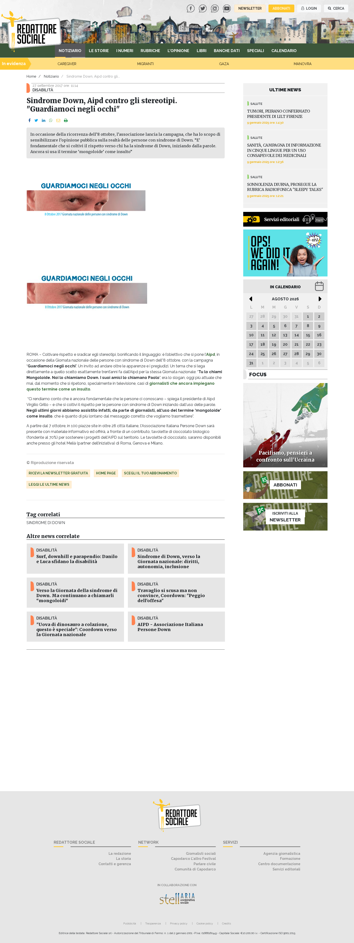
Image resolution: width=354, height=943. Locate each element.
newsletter (250, 8)
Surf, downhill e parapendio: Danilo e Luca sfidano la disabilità (77, 559)
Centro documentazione (279, 864)
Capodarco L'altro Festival (193, 858)
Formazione (290, 858)
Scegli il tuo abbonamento (150, 473)
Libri (201, 50)
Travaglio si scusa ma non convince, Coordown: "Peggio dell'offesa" (171, 595)
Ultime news (285, 89)
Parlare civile (205, 864)
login (311, 8)
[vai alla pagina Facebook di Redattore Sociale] (191, 8)
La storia (123, 858)
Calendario (284, 50)
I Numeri (124, 50)
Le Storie (99, 50)
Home (31, 76)
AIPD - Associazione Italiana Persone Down (170, 627)
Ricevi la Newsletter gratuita (58, 473)
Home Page (106, 473)
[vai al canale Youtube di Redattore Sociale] (227, 8)
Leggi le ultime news (49, 484)
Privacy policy (178, 923)
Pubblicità (129, 923)
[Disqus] (125, 717)
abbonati (281, 8)
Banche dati (227, 50)
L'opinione (178, 50)
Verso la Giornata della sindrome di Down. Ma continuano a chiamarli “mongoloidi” (77, 595)
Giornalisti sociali (201, 853)
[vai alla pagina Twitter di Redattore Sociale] (203, 8)
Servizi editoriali (286, 869)
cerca (338, 8)
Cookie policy (205, 923)
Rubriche (150, 50)
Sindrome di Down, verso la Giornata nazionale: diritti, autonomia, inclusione (169, 561)
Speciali (255, 50)
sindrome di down (45, 522)
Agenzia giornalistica (281, 853)
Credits (226, 923)
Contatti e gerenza (114, 864)
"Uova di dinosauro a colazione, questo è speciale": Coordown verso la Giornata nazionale (76, 629)
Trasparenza (153, 923)
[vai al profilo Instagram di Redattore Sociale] (215, 8)
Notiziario (70, 50)
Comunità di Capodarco (195, 869)
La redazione (120, 853)
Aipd (210, 354)
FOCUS (258, 374)
